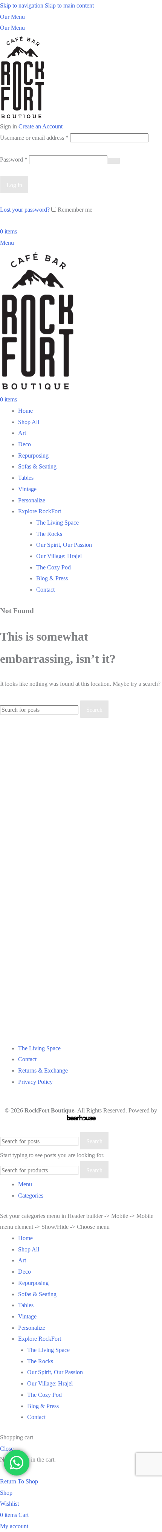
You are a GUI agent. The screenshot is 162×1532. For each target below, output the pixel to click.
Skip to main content (69, 5)
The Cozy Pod (53, 567)
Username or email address (34, 137)
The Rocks (49, 534)
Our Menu (12, 17)
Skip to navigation (22, 5)
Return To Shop (19, 1481)
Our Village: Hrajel (59, 556)
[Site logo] (22, 76)
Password (14, 159)
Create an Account (40, 126)
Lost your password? (25, 209)
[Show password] (113, 160)
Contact (45, 589)
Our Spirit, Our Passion (64, 545)
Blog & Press (52, 578)
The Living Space (57, 522)
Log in (14, 185)
